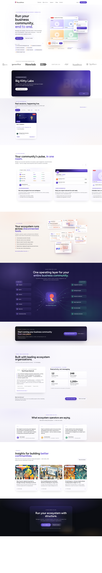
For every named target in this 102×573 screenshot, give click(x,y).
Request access (56, 524)
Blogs (57, 2)
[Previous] (83, 165)
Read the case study (70, 398)
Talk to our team (82, 398)
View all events (83, 107)
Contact (61, 2)
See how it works (29, 38)
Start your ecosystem (69, 333)
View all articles (82, 459)
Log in (77, 2)
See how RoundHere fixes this (21, 251)
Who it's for (45, 2)
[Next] (86, 165)
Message (53, 33)
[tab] (83, 93)
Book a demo (19, 38)
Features (39, 2)
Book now (58, 33)
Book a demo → (81, 333)
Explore (51, 2)
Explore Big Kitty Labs (21, 89)
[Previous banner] (80, 94)
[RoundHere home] (19, 2)
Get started (83, 2)
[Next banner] (87, 94)
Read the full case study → (22, 390)
